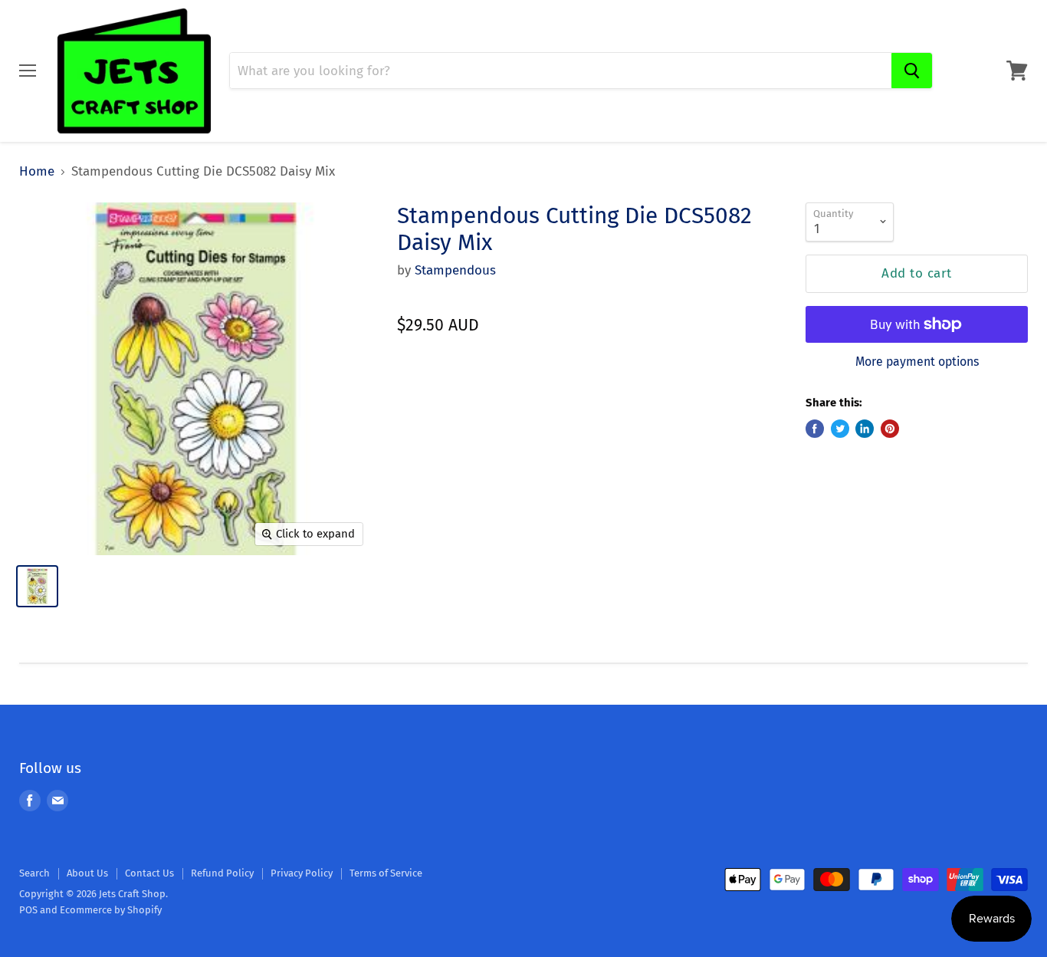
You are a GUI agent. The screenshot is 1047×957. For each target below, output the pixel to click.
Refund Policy (222, 873)
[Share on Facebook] (815, 428)
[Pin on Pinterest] (890, 428)
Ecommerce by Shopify (111, 910)
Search (34, 873)
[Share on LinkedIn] (864, 428)
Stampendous (455, 270)
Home (36, 171)
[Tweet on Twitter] (840, 428)
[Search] (911, 70)
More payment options (917, 362)
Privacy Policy (302, 873)
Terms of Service (386, 873)
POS (28, 910)
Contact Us (149, 873)
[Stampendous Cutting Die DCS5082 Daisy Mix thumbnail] (37, 586)
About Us (87, 873)
